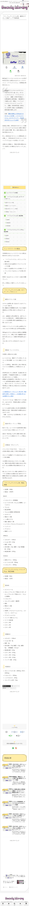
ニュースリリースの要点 (12, 192)
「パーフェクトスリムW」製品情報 (14, 215)
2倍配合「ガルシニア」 (10, 211)
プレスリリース (16, 686)
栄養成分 (8, 222)
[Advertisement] (14, 34)
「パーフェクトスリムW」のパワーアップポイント (14, 197)
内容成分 (8, 225)
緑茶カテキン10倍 (9, 202)
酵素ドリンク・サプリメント (10, 688)
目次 (13, 187)
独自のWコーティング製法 (11, 208)
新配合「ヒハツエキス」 (11, 205)
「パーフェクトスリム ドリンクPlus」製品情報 (14, 230)
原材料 (8, 219)
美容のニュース (7, 686)
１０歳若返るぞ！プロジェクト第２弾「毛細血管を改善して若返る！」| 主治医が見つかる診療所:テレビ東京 (14, 394)
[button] (18, 71)
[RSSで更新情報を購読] (16, 748)
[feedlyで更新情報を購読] (13, 748)
